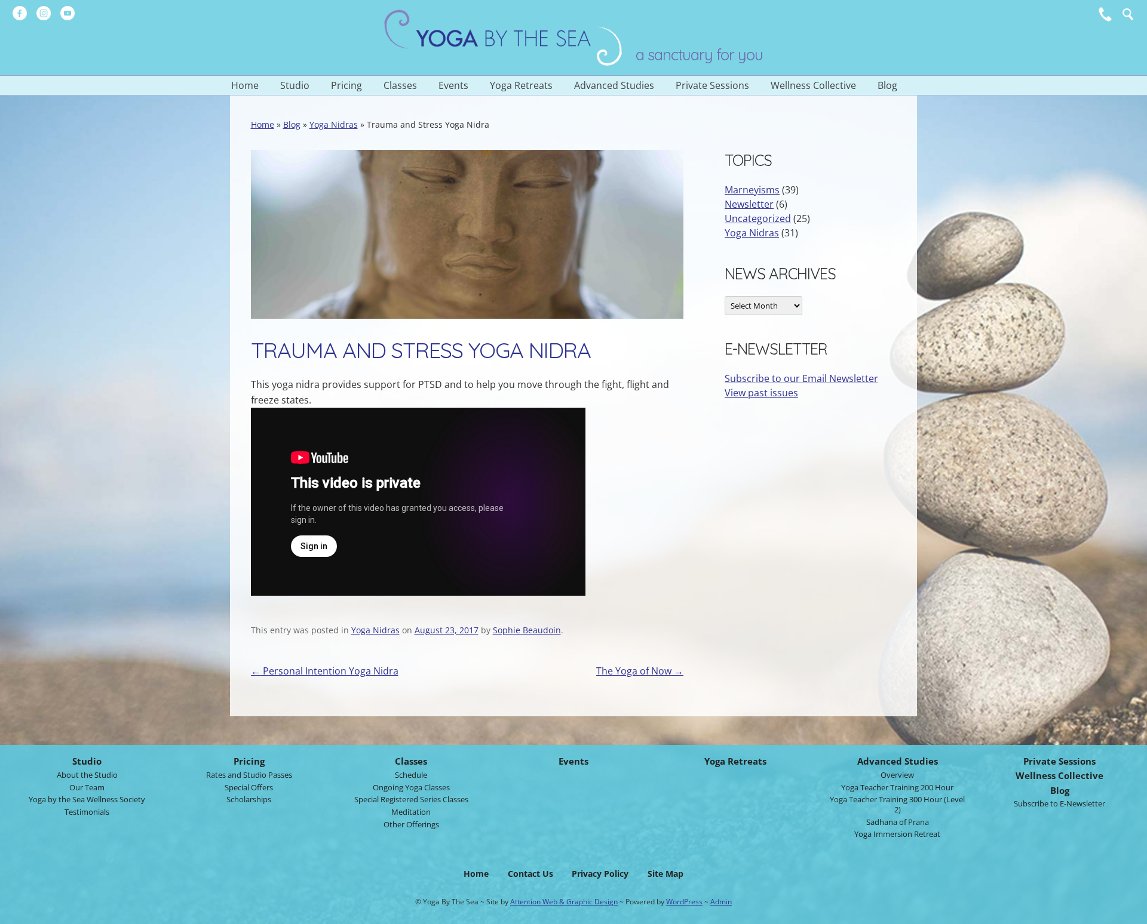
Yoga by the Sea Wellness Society (87, 799)
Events (453, 85)
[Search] (1128, 14)
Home (245, 85)
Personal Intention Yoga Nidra (324, 670)
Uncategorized (758, 218)
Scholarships (248, 799)
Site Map (665, 873)
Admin (721, 902)
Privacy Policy (600, 873)
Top (1129, 911)
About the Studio (87, 774)
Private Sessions (712, 85)
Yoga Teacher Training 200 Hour (897, 787)
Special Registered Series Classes (411, 799)
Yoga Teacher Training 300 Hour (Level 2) (897, 804)
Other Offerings (411, 824)
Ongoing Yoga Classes (411, 787)
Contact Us (530, 873)
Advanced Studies (614, 85)
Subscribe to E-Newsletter (1059, 803)
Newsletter (749, 204)
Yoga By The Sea (503, 38)
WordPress (684, 902)
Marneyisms (752, 189)
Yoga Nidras (333, 124)
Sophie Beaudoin (527, 630)
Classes (400, 85)
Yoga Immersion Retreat (897, 833)
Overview (897, 774)
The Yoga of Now (639, 670)
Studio (294, 85)
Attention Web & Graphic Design (564, 902)
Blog (887, 85)
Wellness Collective (813, 85)
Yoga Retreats (521, 85)
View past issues (761, 392)
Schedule (411, 774)
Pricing (346, 85)
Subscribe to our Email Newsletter (801, 378)
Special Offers (249, 787)
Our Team (87, 787)
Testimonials (87, 811)
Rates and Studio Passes (249, 774)
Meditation (411, 811)
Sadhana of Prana (897, 822)
